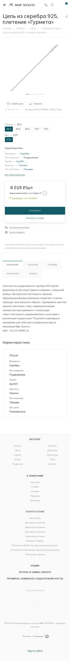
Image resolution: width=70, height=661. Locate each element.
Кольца (17, 445)
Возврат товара (35, 541)
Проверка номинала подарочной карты (35, 578)
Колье (17, 459)
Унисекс (23, 165)
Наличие (33, 265)
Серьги (17, 455)
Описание (12, 265)
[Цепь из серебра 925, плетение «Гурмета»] (35, 67)
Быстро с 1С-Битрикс (33, 636)
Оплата (33, 274)
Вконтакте (30, 604)
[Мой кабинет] (58, 5)
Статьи (35, 486)
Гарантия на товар (35, 536)
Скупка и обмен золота (35, 572)
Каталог (35, 439)
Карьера (35, 496)
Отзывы (52, 265)
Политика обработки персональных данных (35, 545)
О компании (35, 475)
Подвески (17, 464)
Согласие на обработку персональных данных (35, 550)
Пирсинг (52, 445)
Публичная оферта (35, 554)
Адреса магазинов (35, 527)
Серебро (24, 153)
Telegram (39, 604)
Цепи (17, 450)
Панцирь (28, 169)
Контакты (35, 500)
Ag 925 (20, 161)
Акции (35, 565)
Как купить (13, 274)
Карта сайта (35, 650)
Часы (52, 459)
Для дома (52, 450)
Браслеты (52, 455)
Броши (52, 464)
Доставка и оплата (35, 522)
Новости (35, 482)
